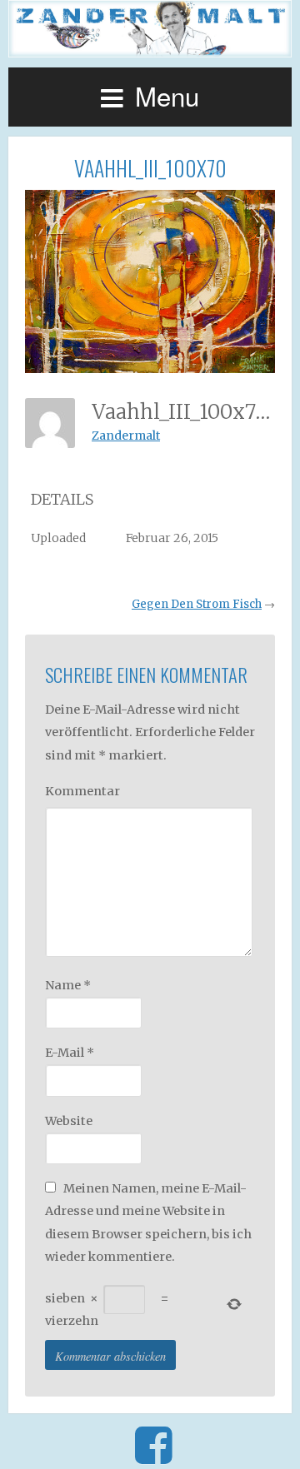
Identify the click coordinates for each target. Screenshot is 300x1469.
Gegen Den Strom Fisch (197, 604)
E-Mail (69, 1052)
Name (68, 985)
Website (68, 1120)
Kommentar (82, 791)
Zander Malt (150, 28)
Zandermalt (126, 435)
